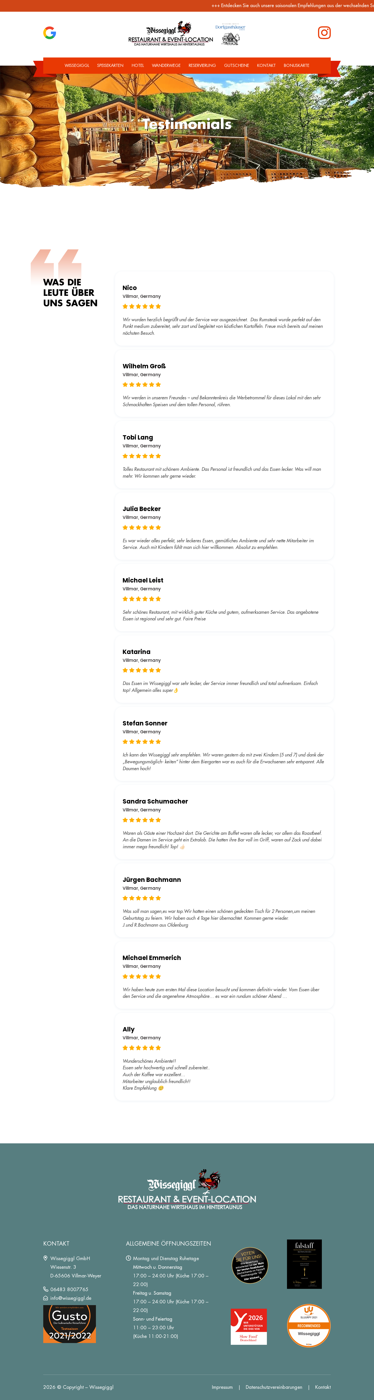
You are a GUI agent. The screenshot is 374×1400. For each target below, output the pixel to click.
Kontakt (266, 65)
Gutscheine (236, 65)
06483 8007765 (69, 1289)
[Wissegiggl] (187, 32)
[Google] (49, 32)
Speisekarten (110, 65)
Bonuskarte (296, 65)
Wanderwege (166, 65)
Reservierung (202, 65)
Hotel (138, 65)
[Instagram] (324, 32)
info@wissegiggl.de (70, 1298)
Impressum (222, 1387)
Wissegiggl (77, 65)
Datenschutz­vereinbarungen (274, 1387)
